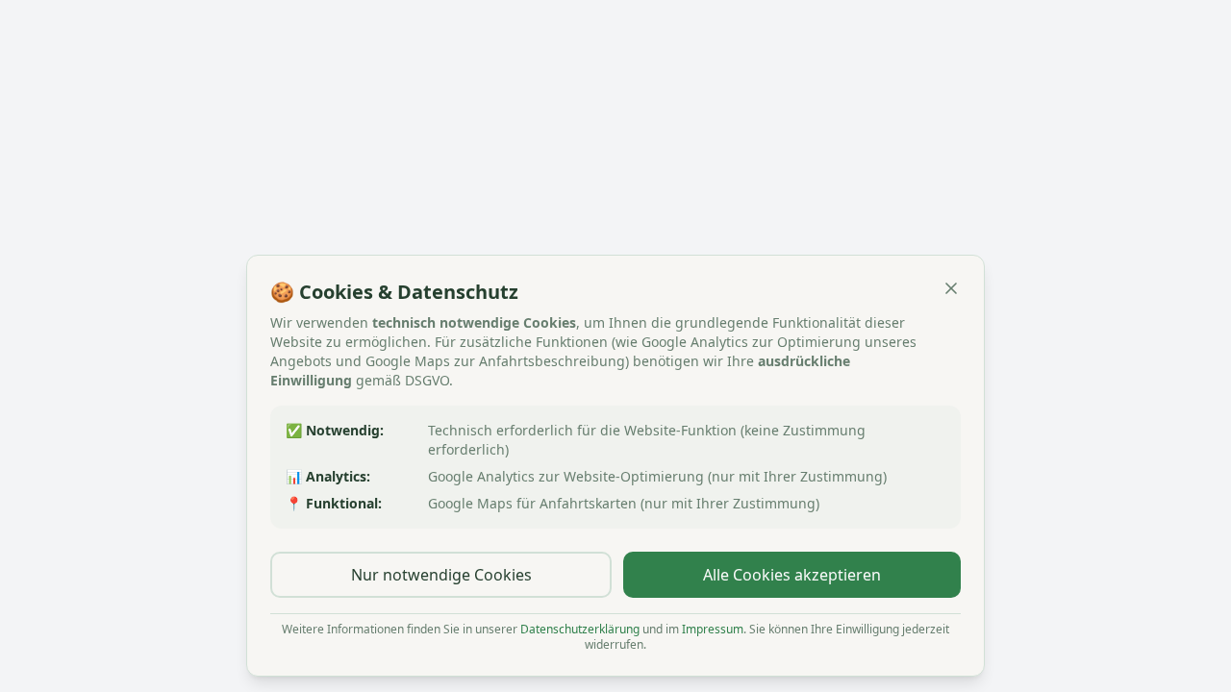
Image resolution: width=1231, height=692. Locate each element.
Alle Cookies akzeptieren (792, 574)
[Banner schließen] (951, 288)
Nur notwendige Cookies (441, 574)
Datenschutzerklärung (580, 629)
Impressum (712, 629)
